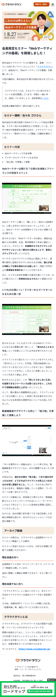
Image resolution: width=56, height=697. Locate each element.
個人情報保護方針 (29, 675)
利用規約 (16, 680)
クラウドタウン (44, 66)
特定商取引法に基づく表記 (32, 680)
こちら (45, 98)
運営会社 (16, 675)
